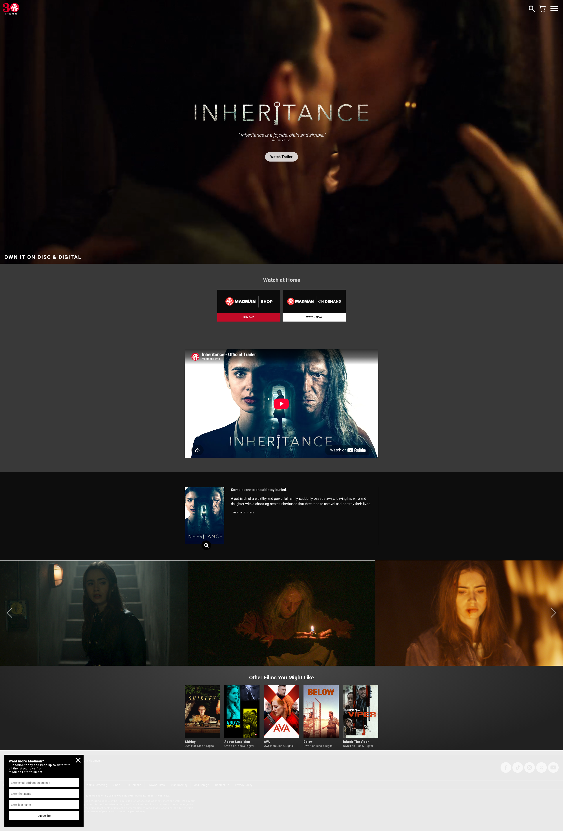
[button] (10, 613)
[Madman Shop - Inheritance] (248, 301)
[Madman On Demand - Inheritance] (314, 301)
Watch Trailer (281, 157)
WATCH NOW (314, 317)
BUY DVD (248, 317)
